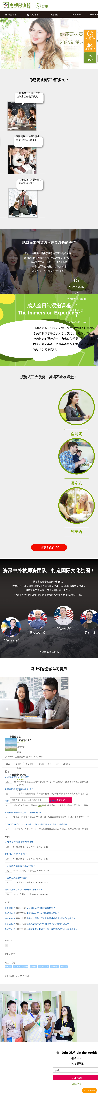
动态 (57, 764)
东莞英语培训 (43, 966)
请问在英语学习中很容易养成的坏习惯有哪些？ (23, 889)
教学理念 (55, 14)
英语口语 (33, 966)
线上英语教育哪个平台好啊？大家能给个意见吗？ (24, 812)
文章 (40, 764)
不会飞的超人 (10, 907)
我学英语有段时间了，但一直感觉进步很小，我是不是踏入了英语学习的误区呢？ (37, 824)
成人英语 (8, 966)
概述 (8, 764)
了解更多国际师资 (49, 652)
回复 (29, 764)
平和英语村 (54, 966)
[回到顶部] (90, 57)
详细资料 (66, 764)
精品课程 (12, 14)
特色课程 (34, 14)
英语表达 (64, 966)
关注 (49, 764)
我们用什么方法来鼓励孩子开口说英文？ (21, 842)
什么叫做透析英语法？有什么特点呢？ (20, 865)
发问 (17, 764)
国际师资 (76, 14)
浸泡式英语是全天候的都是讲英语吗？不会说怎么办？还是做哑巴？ (53, 918)
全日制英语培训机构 (21, 966)
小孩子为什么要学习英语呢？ (16, 854)
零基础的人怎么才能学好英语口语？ (19, 788)
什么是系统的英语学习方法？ (16, 877)
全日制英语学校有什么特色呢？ (17, 776)
